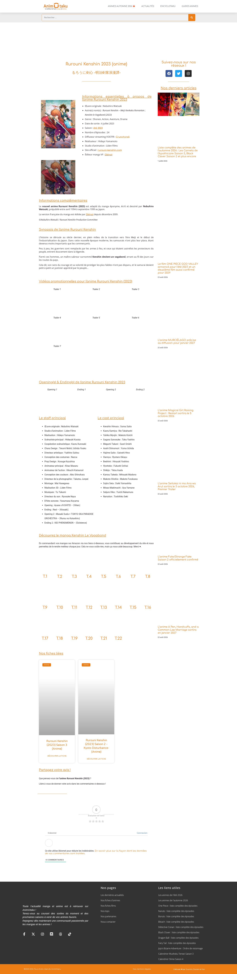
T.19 (74, 638)
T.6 (118, 576)
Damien (196, 969)
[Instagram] (188, 73)
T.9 (45, 607)
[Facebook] (169, 73)
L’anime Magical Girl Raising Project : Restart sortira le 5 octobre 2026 (175, 413)
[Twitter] (178, 73)
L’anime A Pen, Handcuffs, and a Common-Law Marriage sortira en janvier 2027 (178, 629)
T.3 (74, 576)
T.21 (103, 638)
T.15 (133, 607)
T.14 (118, 607)
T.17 (45, 638)
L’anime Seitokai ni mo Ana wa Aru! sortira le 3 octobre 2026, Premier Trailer (177, 486)
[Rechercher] (191, 17)
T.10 (59, 607)
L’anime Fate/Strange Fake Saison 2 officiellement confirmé (178, 558)
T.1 (45, 576)
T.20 (89, 638)
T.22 (118, 638)
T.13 (103, 607)
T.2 (59, 576)
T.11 (74, 607)
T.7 (133, 576)
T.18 (59, 638)
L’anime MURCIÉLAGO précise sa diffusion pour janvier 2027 (177, 341)
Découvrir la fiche (57, 756)
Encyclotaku (167, 6)
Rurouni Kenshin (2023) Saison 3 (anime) (57, 745)
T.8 (147, 576)
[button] (44, 124)
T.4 (89, 576)
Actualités (147, 6)
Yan (203, 969)
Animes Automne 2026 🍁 (121, 6)
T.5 (103, 576)
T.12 (89, 607)
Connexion (141, 833)
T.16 (147, 607)
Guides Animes (190, 6)
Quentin (189, 969)
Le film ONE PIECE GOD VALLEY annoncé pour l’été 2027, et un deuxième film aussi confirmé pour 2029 (178, 268)
